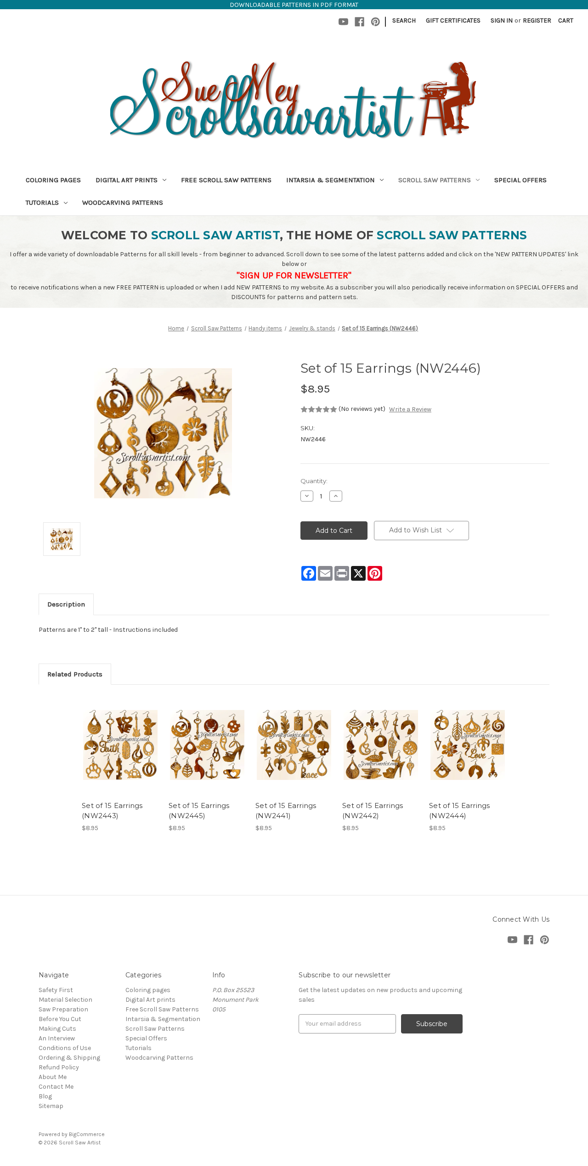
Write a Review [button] (410, 409)
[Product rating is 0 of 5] (318, 409)
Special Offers (520, 180)
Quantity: (314, 481)
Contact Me (56, 1087)
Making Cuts (57, 1029)
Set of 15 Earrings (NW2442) (372, 810)
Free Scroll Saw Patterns (226, 180)
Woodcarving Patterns (122, 202)
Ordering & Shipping (69, 1058)
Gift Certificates (453, 20)
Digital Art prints (127, 180)
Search (404, 20)
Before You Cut (60, 1019)
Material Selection (65, 1000)
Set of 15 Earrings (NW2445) (199, 810)
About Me (53, 1077)
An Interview (57, 1038)
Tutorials (42, 202)
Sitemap (51, 1106)
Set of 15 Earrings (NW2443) (112, 810)
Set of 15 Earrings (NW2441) (286, 810)
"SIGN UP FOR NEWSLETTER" (294, 275)
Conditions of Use (65, 1048)
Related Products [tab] (74, 674)
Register (537, 20)
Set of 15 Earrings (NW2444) (459, 810)
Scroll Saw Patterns (434, 180)
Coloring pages (53, 180)
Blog (45, 1096)
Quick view (119, 737)
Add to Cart (120, 753)
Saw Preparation (63, 1009)
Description (66, 604)
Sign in (502, 20)
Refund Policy (59, 1067)
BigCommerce (87, 1134)
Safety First (56, 990)
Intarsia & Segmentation (330, 180)
